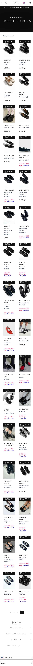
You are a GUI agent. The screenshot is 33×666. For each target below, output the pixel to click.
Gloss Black (24, 60)
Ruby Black (24, 125)
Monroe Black (7, 61)
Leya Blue (23, 555)
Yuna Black (24, 226)
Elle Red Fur (24, 375)
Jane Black (8, 518)
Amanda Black (22, 518)
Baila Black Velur (24, 157)
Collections (18, 17)
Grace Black (24, 301)
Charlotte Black (23, 482)
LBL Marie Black (8, 482)
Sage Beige (8, 93)
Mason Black (7, 410)
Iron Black (24, 592)
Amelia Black (7, 556)
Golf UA (22, 339)
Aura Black (9, 156)
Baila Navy (8, 592)
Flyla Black (9, 190)
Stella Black (22, 263)
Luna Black (9, 125)
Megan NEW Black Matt (9, 444)
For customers (16, 634)
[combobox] (16, 657)
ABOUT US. (16, 628)
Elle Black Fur (8, 376)
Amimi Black (24, 190)
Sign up (16, 639)
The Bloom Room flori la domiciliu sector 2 (16, 651)
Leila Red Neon (7, 339)
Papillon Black (7, 263)
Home (12, 17)
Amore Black (6, 227)
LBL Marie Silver (23, 444)
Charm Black (22, 94)
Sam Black (23, 409)
